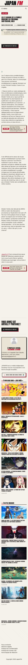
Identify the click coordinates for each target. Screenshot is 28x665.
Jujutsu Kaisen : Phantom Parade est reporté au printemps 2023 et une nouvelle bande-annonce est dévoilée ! (13, 542)
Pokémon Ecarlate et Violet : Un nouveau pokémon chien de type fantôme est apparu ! (13, 562)
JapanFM (19, 659)
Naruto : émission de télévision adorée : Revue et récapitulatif (12, 417)
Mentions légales (6, 646)
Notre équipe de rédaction (9, 652)
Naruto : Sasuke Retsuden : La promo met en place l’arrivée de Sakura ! (13, 490)
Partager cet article (11, 46)
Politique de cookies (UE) (9, 650)
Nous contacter (6, 644)
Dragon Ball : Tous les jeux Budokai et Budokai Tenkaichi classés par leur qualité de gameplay (12, 453)
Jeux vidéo (4, 13)
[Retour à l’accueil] (14, 3)
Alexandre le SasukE (14, 349)
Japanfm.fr (4, 254)
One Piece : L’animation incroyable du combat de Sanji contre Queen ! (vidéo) (12, 435)
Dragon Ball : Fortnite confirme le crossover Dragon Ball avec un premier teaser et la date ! (13, 621)
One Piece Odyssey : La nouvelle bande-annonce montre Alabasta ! (12, 601)
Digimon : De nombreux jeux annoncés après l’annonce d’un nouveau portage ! (11, 582)
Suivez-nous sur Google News (14, 375)
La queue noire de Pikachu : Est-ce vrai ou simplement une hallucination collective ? (11, 398)
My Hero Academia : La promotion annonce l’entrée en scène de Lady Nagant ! (13, 472)
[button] (26, 8)
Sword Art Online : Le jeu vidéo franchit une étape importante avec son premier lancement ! (13, 521)
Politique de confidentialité (9, 648)
